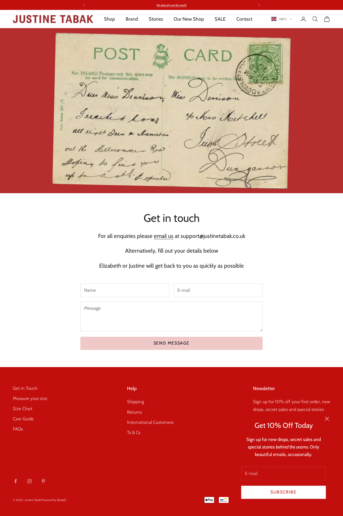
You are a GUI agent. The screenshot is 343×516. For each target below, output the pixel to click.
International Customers (150, 422)
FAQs (18, 429)
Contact (244, 19)
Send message (171, 343)
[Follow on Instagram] (29, 481)
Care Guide (23, 418)
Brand (132, 19)
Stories (156, 19)
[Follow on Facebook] (15, 481)
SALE (220, 19)
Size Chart (22, 408)
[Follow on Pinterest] (43, 481)
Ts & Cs (133, 432)
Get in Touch (25, 388)
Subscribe (283, 492)
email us (163, 236)
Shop (109, 19)
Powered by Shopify (54, 500)
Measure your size (30, 398)
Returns (134, 412)
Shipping (135, 401)
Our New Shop (189, 19)
